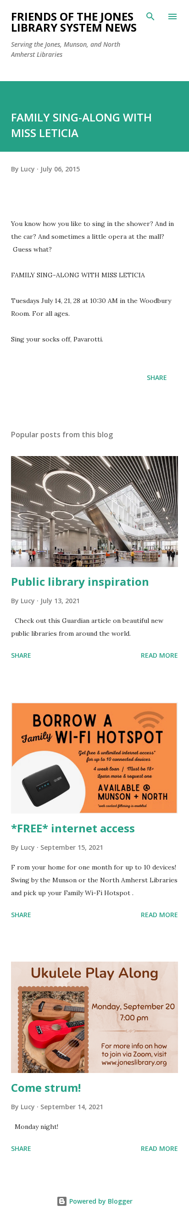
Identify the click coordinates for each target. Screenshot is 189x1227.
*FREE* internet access (73, 828)
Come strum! (46, 1087)
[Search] (150, 16)
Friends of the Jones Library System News (74, 22)
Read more (159, 655)
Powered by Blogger (100, 1201)
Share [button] (157, 377)
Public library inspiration (80, 581)
